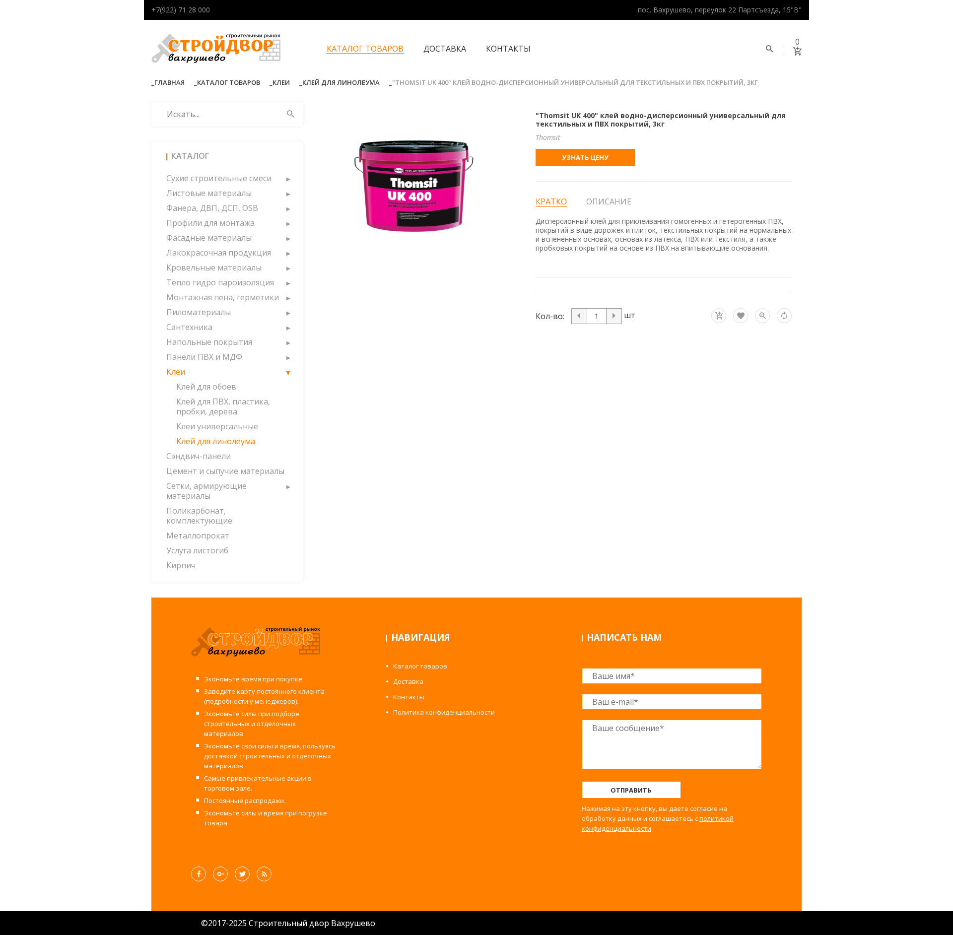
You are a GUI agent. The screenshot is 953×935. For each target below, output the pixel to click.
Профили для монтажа (210, 222)
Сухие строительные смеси (219, 178)
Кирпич (181, 565)
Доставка (444, 49)
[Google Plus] (220, 874)
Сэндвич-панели (198, 456)
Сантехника (189, 327)
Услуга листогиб (197, 550)
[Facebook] (198, 874)
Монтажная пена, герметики (222, 297)
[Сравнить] (784, 315)
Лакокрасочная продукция (218, 252)
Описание (608, 201)
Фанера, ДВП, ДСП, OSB (212, 207)
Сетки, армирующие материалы (206, 490)
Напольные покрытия (209, 341)
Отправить (631, 790)
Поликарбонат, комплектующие (199, 515)
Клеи (281, 82)
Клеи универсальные (217, 426)
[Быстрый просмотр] (762, 315)
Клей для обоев (206, 386)
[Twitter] (242, 874)
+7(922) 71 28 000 (180, 9)
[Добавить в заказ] (718, 315)
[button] (287, 178)
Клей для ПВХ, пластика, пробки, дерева (223, 406)
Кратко (551, 202)
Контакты (508, 49)
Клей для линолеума (341, 82)
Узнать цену (585, 157)
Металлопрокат (197, 535)
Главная (169, 82)
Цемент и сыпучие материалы (225, 471)
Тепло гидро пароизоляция (220, 282)
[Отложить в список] (740, 315)
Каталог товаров (365, 49)
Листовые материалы (209, 193)
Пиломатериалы (198, 312)
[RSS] (264, 874)
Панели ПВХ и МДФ (204, 356)
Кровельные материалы (214, 267)
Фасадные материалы (209, 237)
